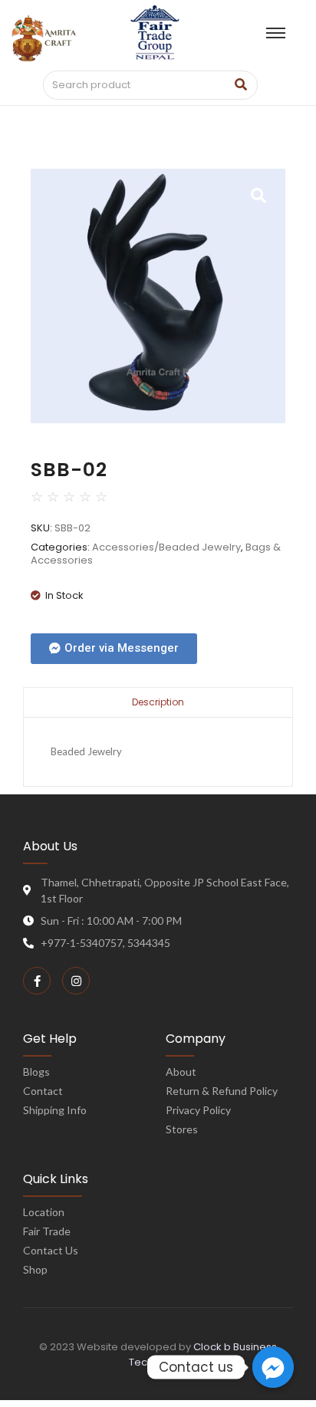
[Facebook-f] (37, 980)
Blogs (36, 1071)
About (181, 1071)
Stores (182, 1129)
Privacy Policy (198, 1109)
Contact (43, 1090)
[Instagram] (76, 980)
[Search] (240, 85)
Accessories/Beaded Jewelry (166, 547)
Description (158, 701)
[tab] (158, 702)
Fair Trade (47, 1231)
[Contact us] (273, 1367)
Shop (35, 1269)
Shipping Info (55, 1109)
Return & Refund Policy (222, 1090)
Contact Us (50, 1250)
